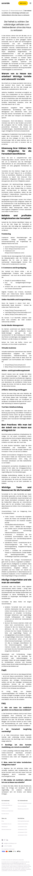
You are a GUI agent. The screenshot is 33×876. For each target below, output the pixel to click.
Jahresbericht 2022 (22, 829)
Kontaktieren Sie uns (6, 824)
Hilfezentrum (5, 826)
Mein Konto (23, 3)
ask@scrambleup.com (10, 843)
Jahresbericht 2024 (22, 835)
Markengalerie (5, 808)
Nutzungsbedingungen (23, 821)
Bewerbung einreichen (23, 809)
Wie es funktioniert (22, 806)
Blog (3, 821)
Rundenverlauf (5, 813)
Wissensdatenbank (16, 11)
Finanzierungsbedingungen (24, 803)
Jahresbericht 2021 (22, 826)
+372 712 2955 (8, 846)
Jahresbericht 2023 (22, 832)
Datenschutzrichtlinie (23, 824)
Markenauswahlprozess (7, 811)
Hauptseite (5, 11)
